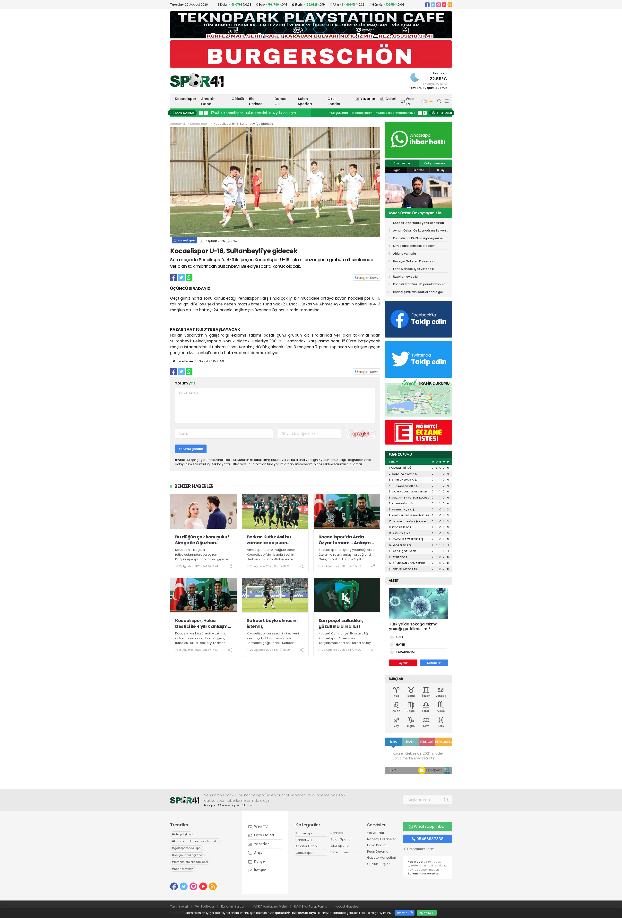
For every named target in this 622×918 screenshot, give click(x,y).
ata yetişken (181, 834)
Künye (259, 861)
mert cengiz (338, 113)
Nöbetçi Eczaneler (381, 839)
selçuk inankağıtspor (187, 855)
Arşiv (257, 852)
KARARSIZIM (405, 652)
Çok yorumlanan (435, 163)
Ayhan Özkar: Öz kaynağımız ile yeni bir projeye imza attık (420, 231)
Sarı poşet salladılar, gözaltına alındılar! (341, 623)
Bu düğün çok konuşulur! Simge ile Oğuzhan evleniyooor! (202, 539)
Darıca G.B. (303, 840)
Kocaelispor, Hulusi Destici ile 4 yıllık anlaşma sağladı (203, 623)
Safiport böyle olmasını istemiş (272, 623)
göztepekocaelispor (186, 848)
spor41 (359, 113)
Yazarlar (368, 98)
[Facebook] (427, 4)
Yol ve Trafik (376, 832)
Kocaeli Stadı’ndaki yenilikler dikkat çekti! (418, 224)
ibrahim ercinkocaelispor (190, 862)
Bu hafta (418, 170)
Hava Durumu (378, 845)
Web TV (410, 101)
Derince (336, 832)
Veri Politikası (204, 906)
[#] (184, 800)
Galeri (390, 98)
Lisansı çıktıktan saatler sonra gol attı (418, 292)
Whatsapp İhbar (430, 826)
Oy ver (403, 663)
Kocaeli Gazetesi (347, 906)
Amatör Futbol (208, 101)
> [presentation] (206, 113)
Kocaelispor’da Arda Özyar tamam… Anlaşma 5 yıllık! (346, 539)
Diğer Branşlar (341, 852)
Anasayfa (177, 124)
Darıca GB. (280, 101)
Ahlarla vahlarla (404, 253)
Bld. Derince (255, 101)
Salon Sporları (305, 101)
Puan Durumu (377, 851)
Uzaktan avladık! (405, 277)
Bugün (396, 170)
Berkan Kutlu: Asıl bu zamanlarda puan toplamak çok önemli (270, 539)
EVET (399, 637)
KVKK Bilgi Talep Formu (310, 906)
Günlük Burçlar (378, 864)
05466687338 (429, 839)
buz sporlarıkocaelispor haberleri (195, 841)
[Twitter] (433, 4)
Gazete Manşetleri (381, 857)
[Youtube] (444, 4)
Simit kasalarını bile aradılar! (414, 246)
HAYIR (400, 644)
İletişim (259, 870)
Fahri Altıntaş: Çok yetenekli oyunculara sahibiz (413, 270)
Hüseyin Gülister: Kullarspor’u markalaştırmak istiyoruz (414, 262)
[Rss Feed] (450, 4)
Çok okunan (402, 163)
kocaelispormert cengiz (389, 113)
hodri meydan (182, 869)
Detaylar (403, 913)
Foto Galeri (263, 835)
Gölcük (238, 98)
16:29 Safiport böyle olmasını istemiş (243, 112)
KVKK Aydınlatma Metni (270, 906)
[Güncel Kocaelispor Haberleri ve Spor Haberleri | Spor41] (197, 80)
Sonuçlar (434, 663)
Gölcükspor (304, 852)
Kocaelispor (185, 98)
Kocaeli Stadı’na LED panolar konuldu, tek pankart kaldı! (420, 285)
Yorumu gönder (190, 448)
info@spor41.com (421, 849)
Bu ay (440, 170)
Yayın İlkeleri (179, 906)
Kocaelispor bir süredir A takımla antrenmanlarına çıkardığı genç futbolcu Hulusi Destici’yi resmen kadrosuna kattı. (200, 640)
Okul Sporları (335, 101)
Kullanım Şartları (233, 906)
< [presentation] (201, 113)
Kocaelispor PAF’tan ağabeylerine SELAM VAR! (418, 213)
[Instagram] (438, 4)
